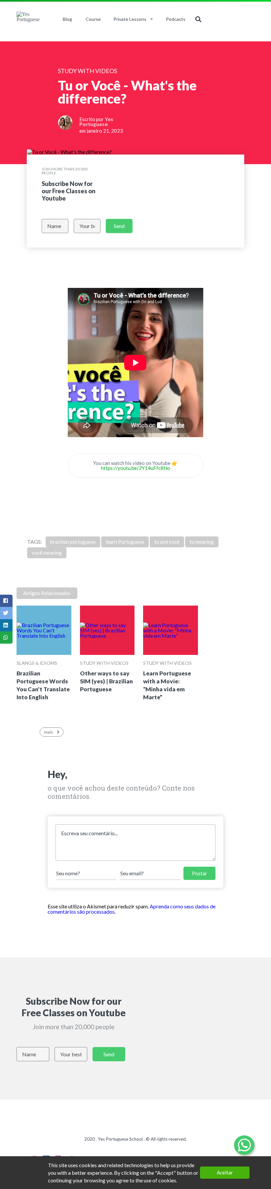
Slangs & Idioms (37, 663)
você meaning (47, 553)
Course (93, 19)
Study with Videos (104, 663)
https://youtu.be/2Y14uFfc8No (135, 468)
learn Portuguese (125, 542)
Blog (67, 19)
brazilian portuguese (73, 542)
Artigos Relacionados (47, 593)
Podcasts (175, 19)
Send (119, 226)
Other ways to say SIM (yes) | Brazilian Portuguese (106, 681)
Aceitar (225, 1172)
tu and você (166, 542)
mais (48, 732)
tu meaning (202, 542)
